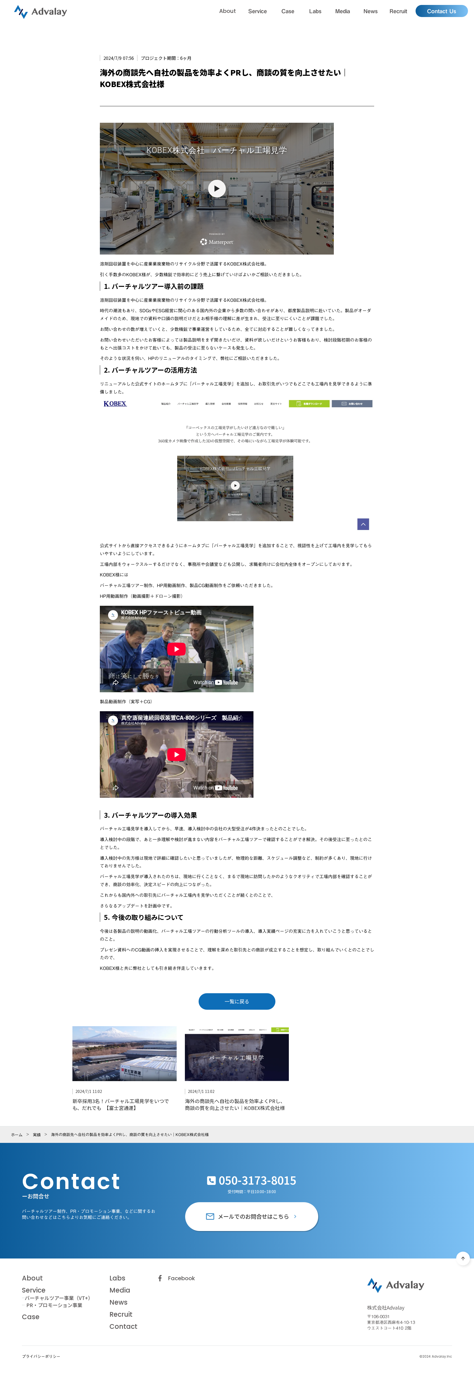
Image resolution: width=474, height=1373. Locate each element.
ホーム (16, 1135)
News (118, 1302)
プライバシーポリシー (41, 1357)
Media (119, 1290)
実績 (37, 1135)
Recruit (120, 1314)
